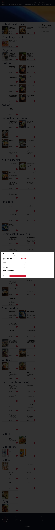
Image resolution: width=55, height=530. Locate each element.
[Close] (52, 253)
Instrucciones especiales (8, 270)
